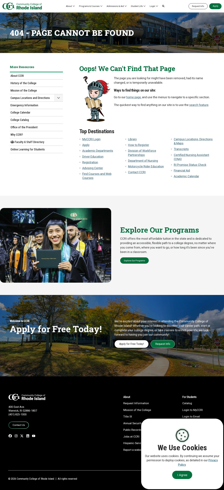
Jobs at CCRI (131, 436)
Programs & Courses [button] (89, 6)
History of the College (23, 83)
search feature (198, 105)
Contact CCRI (137, 172)
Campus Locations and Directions (30, 98)
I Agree (182, 475)
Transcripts (181, 149)
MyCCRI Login (91, 139)
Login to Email (191, 416)
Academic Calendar (186, 176)
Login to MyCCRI (192, 410)
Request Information (136, 403)
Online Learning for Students (27, 149)
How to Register (138, 145)
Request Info (198, 6)
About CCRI (17, 75)
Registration (90, 162)
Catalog (187, 403)
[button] (163, 6)
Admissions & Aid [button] (115, 6)
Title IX (127, 416)
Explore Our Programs (134, 260)
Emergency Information (24, 105)
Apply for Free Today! (131, 343)
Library (132, 139)
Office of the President (24, 127)
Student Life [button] (137, 6)
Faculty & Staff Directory (29, 142)
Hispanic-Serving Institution (140, 443)
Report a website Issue (137, 449)
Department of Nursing (143, 160)
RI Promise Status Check (190, 165)
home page (133, 97)
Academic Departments (97, 150)
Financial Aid (182, 170)
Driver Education (92, 156)
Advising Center (92, 168)
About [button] (69, 6)
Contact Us (19, 425)
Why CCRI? (16, 134)
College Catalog (19, 120)
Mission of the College (23, 90)
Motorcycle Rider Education (146, 166)
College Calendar (20, 112)
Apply (215, 6)
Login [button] (152, 6)
